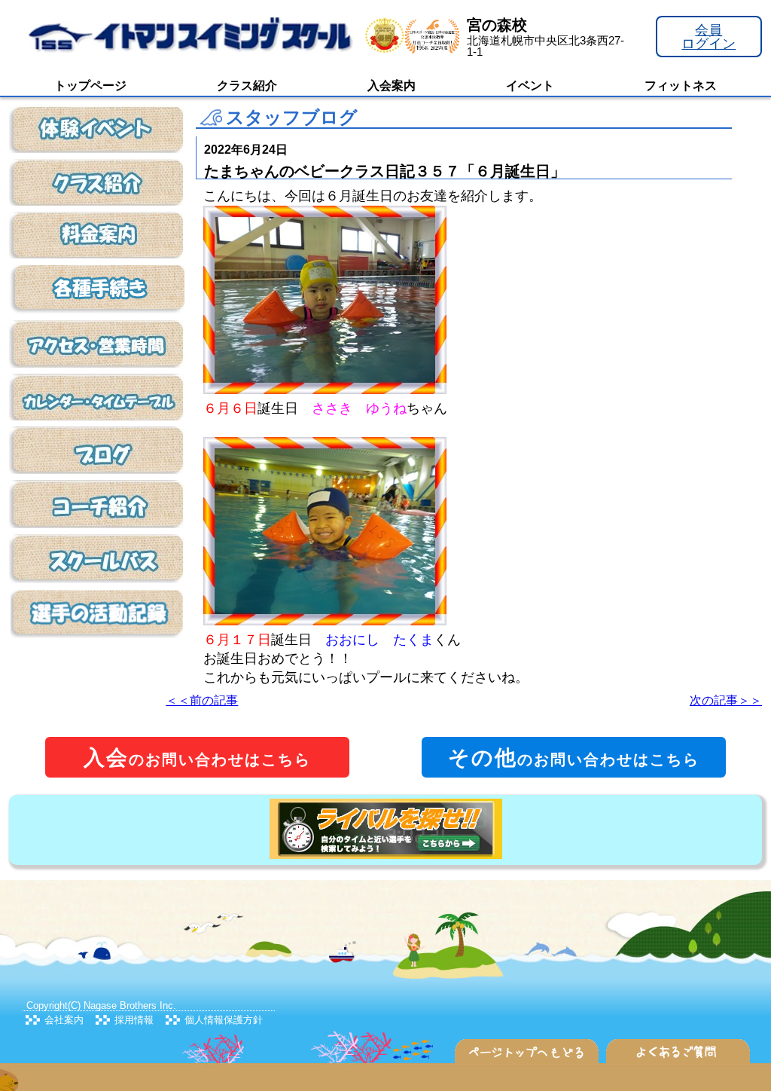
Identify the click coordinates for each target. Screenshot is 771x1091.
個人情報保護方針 (223, 1019)
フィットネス (681, 85)
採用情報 (134, 1019)
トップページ (90, 85)
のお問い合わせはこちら (197, 757)
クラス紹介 (247, 85)
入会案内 (391, 85)
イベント (530, 85)
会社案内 (64, 1019)
